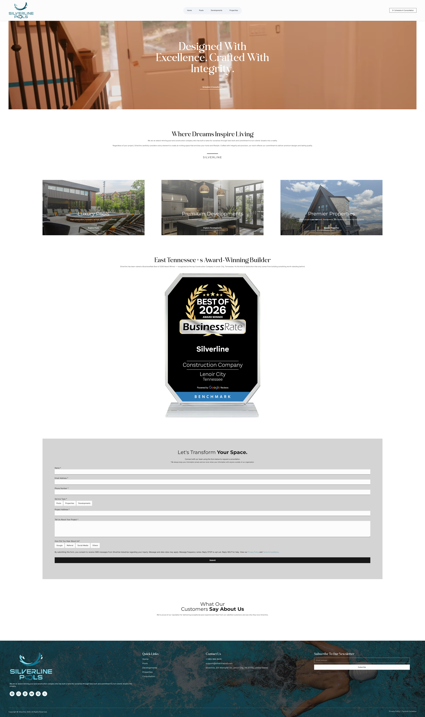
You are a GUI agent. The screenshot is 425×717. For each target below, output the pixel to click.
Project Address (62, 510)
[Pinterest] (38, 693)
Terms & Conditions (271, 552)
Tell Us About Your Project (66, 520)
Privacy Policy (253, 552)
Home (189, 10)
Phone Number (62, 488)
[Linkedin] (25, 693)
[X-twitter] (44, 693)
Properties (234, 10)
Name (58, 468)
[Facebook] (12, 693)
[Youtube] (31, 693)
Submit (213, 560)
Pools (201, 10)
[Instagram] (18, 693)
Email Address (61, 478)
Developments (216, 10)
